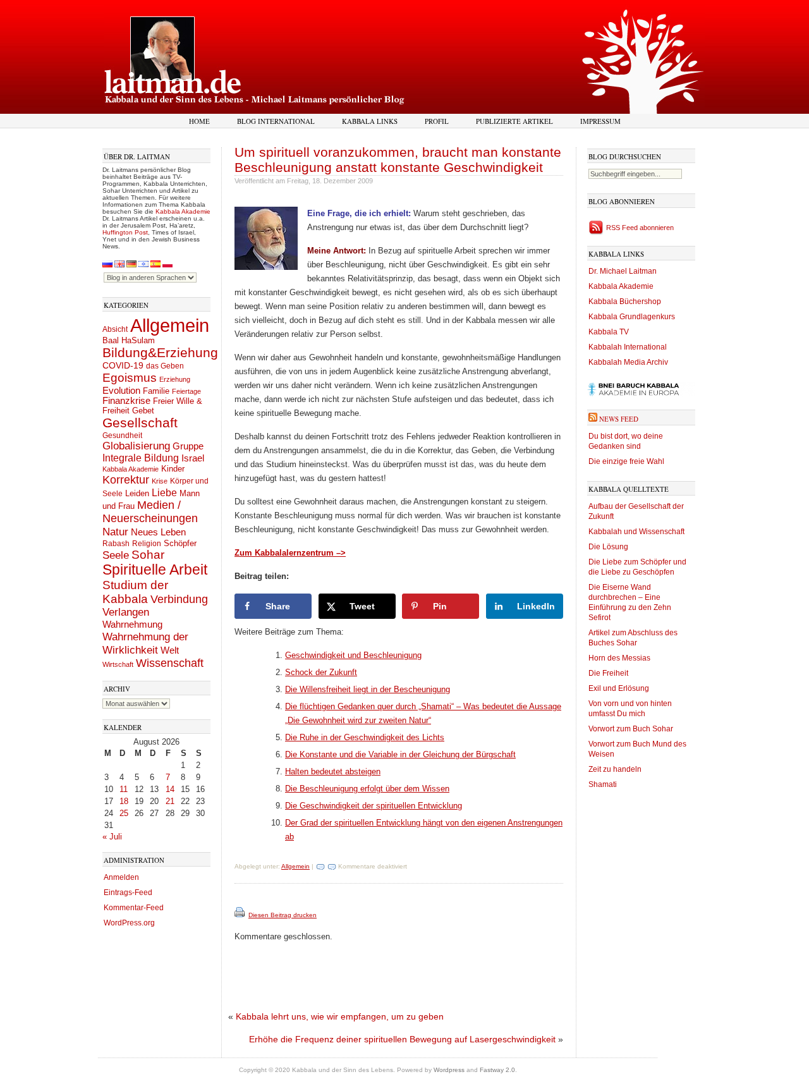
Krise (159, 481)
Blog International (276, 121)
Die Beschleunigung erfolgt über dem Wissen (367, 788)
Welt (170, 650)
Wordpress (449, 1069)
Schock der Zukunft (321, 672)
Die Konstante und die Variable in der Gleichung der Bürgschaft (400, 754)
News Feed (618, 419)
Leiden (137, 493)
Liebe (164, 492)
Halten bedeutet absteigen (332, 771)
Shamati (602, 784)
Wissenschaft (170, 663)
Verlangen (125, 612)
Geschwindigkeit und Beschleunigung (353, 655)
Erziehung (174, 379)
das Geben (165, 366)
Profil (437, 121)
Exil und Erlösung (618, 688)
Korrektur (125, 479)
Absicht (115, 329)
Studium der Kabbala (135, 592)
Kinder (173, 468)
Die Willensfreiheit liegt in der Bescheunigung (367, 689)
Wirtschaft (117, 664)
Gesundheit (122, 435)
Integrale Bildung (140, 458)
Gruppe (188, 446)
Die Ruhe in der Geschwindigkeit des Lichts (364, 737)
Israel (192, 458)
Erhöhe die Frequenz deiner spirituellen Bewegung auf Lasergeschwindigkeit (402, 1039)
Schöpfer (180, 543)
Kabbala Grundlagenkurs (631, 316)
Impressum (600, 121)
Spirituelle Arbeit (154, 570)
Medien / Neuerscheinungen (150, 512)
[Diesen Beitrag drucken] (240, 914)
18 (123, 801)
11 (123, 789)
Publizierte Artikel (514, 121)
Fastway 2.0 (497, 1069)
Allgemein (169, 325)
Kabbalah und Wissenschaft (636, 531)
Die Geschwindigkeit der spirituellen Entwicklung (373, 805)
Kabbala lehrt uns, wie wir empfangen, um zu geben (340, 1016)
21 (170, 801)
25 (123, 813)
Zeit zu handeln (615, 769)
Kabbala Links (370, 121)
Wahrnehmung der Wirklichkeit (145, 643)
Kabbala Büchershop (624, 301)
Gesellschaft (140, 422)
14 (170, 789)
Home (199, 121)
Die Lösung (608, 546)
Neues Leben (158, 532)
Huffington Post (125, 232)
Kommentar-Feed (134, 907)
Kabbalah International (627, 347)
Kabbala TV (608, 331)
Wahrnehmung (132, 624)
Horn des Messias (619, 658)
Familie (156, 391)
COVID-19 (122, 365)
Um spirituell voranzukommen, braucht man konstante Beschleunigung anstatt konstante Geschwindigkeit (397, 159)
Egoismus (129, 377)
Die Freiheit (608, 673)
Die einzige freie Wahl (626, 461)
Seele (115, 555)
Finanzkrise (126, 401)
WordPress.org (129, 922)
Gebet (143, 410)
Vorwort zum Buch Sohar (630, 728)
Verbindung (179, 599)
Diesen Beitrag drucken (282, 914)
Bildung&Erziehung (160, 352)
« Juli (112, 836)
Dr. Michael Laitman (622, 271)
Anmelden (121, 877)
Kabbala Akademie (182, 211)
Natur (115, 531)
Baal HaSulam (128, 340)
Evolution (121, 390)
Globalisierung (136, 446)
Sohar (147, 554)
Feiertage (186, 391)
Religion (146, 543)
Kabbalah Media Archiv (628, 362)
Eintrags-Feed (128, 892)
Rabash (116, 543)
